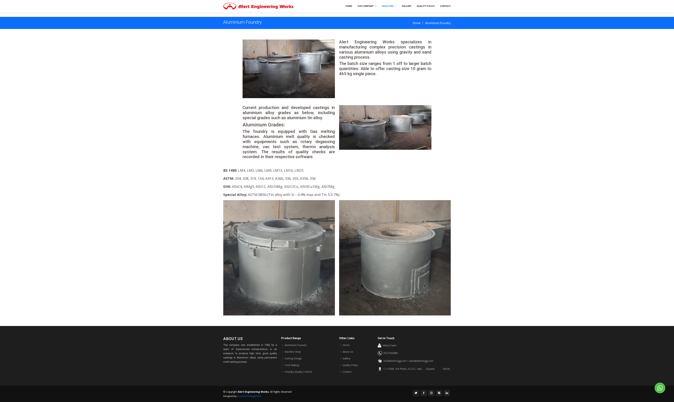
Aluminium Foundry (296, 345)
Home (348, 6)
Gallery (406, 6)
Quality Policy (426, 6)
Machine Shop (293, 352)
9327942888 (390, 353)
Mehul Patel (388, 345)
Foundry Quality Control (298, 372)
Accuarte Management (249, 396)
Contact (445, 6)
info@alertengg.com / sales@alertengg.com (408, 361)
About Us (348, 352)
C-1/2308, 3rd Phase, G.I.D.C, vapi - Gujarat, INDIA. (416, 369)
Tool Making (292, 365)
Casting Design (293, 358)
